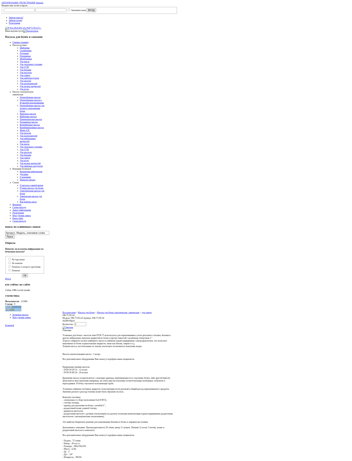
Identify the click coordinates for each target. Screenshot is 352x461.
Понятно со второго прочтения (26, 267)
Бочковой (9, 325)
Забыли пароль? (16, 17)
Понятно (16, 270)
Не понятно (17, 263)
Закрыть (39, 2)
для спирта (147, 312)
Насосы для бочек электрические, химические (118, 312)
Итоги (8, 279)
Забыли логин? (15, 20)
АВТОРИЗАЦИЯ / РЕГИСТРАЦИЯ (18, 2)
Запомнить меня (78, 10)
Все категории (69, 312)
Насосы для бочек (86, 312)
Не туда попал (18, 259)
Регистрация (14, 23)
